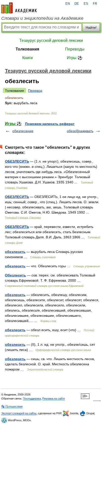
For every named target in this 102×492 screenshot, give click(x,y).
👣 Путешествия (12, 406)
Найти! (91, 27)
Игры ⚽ (74, 58)
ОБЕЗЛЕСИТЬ (17, 161)
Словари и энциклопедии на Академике (42, 18)
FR (95, 3)
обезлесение (22, 131)
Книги (27, 58)
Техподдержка (32, 398)
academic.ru (19, 7)
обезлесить (15, 252)
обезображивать (80, 131)
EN (67, 3)
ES (86, 3)
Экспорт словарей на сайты (18, 413)
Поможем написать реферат (50, 124)
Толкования (27, 49)
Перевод (35, 91)
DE (77, 3)
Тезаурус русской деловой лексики (51, 40)
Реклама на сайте (53, 398)
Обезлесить (15, 275)
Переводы (74, 49)
